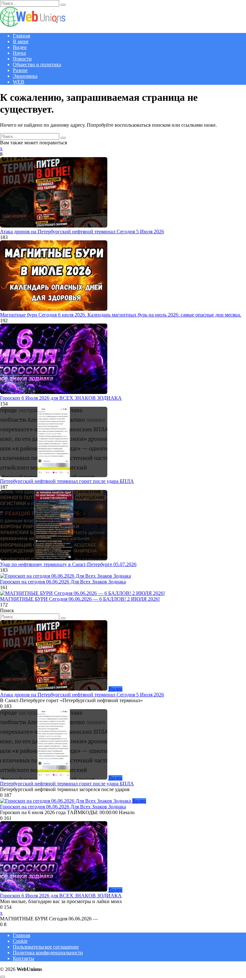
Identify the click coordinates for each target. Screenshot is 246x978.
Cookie (20, 941)
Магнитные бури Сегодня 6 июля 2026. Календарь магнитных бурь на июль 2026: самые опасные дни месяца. (120, 314)
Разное (20, 70)
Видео (20, 47)
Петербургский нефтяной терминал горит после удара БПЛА (67, 481)
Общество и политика (37, 64)
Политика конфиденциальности (48, 952)
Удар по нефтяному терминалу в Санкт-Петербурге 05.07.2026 (68, 564)
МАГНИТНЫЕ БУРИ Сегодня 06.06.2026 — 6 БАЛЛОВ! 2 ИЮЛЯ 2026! (80, 599)
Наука (19, 53)
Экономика (25, 76)
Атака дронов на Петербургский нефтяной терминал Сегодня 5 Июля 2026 (82, 231)
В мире (21, 41)
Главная (21, 35)
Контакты (23, 958)
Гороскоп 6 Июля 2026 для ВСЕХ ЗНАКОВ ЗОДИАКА (61, 398)
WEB (18, 81)
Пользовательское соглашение (46, 947)
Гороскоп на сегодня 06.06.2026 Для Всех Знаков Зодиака (63, 581)
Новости (22, 58)
